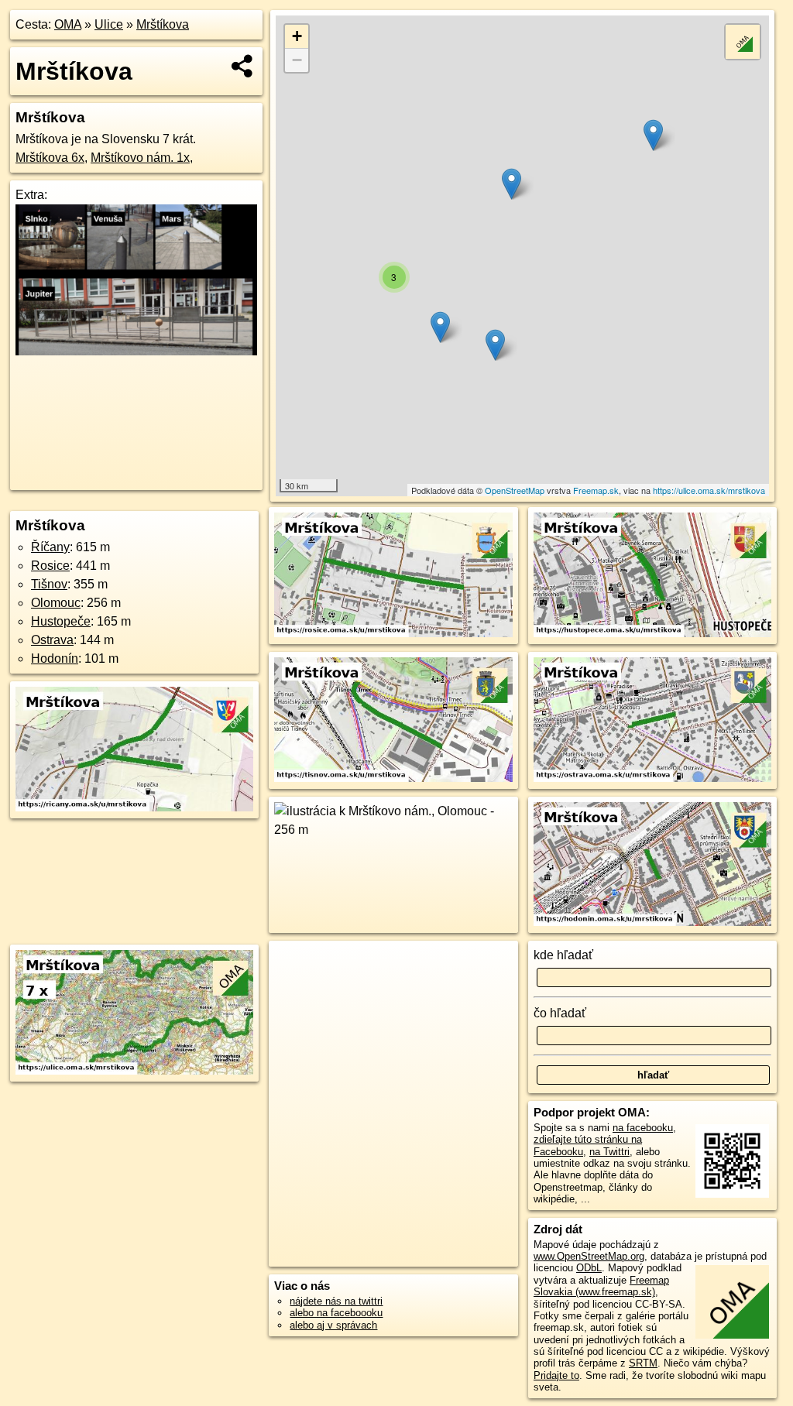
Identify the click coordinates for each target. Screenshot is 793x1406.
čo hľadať (560, 1013)
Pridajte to (556, 1375)
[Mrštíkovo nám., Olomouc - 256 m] (393, 865)
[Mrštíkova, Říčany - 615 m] (134, 750)
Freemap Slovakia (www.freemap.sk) (601, 1286)
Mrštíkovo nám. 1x (140, 157)
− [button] (297, 60)
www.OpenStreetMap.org (589, 1256)
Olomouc (56, 602)
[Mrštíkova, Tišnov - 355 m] (393, 720)
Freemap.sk (596, 490)
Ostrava (52, 639)
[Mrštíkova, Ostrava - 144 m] (652, 720)
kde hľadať (563, 955)
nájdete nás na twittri (336, 1301)
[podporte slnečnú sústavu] (136, 351)
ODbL (589, 1268)
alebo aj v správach (333, 1325)
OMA (67, 24)
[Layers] (743, 42)
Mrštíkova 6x (49, 157)
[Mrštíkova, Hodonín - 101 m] (652, 865)
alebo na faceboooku (336, 1313)
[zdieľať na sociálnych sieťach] (242, 65)
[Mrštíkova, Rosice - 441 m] (393, 576)
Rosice (50, 565)
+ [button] (297, 36)
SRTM (643, 1363)
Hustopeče (61, 621)
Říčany (50, 547)
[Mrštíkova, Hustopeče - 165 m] (652, 576)
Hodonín (54, 658)
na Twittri (609, 1151)
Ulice (108, 24)
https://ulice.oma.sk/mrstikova (709, 490)
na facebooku (643, 1127)
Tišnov (49, 584)
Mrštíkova (162, 24)
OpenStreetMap (514, 490)
